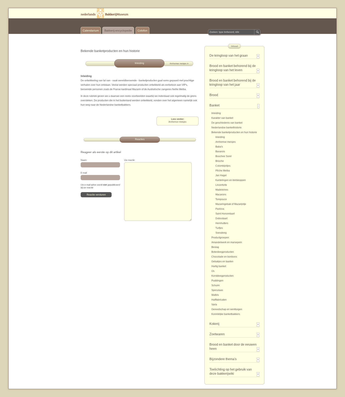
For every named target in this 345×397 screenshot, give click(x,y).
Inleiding (216, 113)
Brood (213, 95)
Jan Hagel (221, 175)
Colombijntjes (222, 165)
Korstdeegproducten (222, 275)
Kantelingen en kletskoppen (230, 180)
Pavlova (219, 208)
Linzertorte (221, 185)
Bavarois (220, 151)
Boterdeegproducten (222, 252)
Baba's (219, 146)
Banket (214, 105)
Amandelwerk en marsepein (226, 242)
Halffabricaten (219, 299)
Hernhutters (221, 223)
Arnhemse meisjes (178, 63)
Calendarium (91, 30)
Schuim (215, 285)
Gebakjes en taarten (222, 261)
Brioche (219, 161)
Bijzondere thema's (223, 359)
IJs (212, 271)
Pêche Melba (222, 170)
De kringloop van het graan (228, 55)
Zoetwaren (217, 334)
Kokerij (214, 323)
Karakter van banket (222, 118)
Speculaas (217, 290)
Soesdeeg (221, 232)
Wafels (215, 295)
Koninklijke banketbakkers (225, 314)
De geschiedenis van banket (226, 122)
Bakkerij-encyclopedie (118, 30)
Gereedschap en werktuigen (226, 309)
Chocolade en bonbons (224, 256)
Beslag (215, 247)
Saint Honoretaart (225, 213)
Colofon (142, 30)
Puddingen (217, 280)
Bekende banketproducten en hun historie (234, 132)
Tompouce (221, 199)
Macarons (220, 194)
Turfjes (219, 228)
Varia (214, 304)
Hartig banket (218, 266)
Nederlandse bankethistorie (226, 127)
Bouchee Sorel (223, 156)
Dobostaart (221, 218)
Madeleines (221, 189)
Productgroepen (220, 237)
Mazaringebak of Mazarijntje (230, 204)
